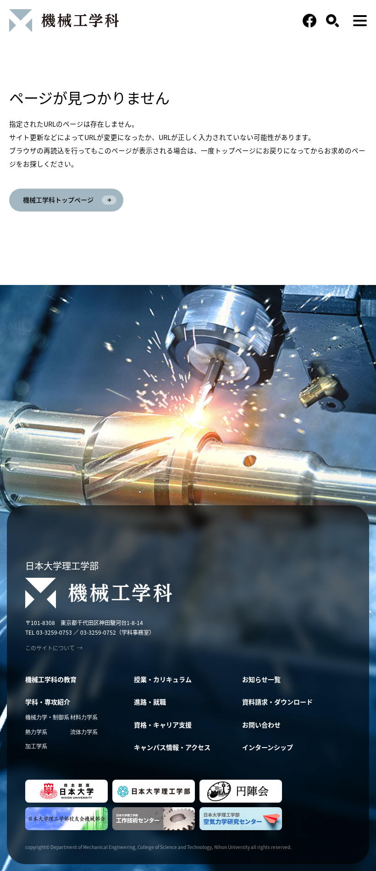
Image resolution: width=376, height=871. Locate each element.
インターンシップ (267, 747)
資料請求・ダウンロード (277, 701)
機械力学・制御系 (47, 717)
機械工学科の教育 (51, 679)
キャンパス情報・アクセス (172, 747)
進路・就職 (150, 701)
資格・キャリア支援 (163, 724)
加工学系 (36, 746)
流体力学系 (84, 732)
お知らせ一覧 (261, 679)
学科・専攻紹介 (47, 701)
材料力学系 (84, 717)
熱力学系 (36, 732)
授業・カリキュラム (163, 679)
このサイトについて (54, 648)
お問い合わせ (261, 724)
